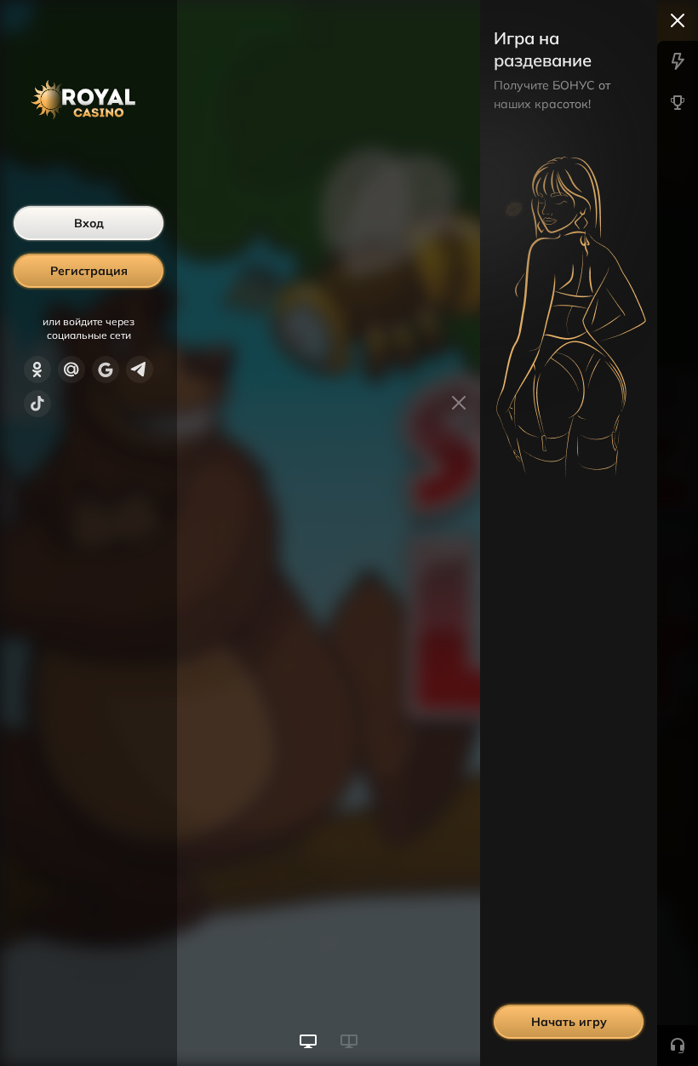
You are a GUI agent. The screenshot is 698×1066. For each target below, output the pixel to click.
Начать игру (569, 1021)
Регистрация (89, 270)
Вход (89, 223)
